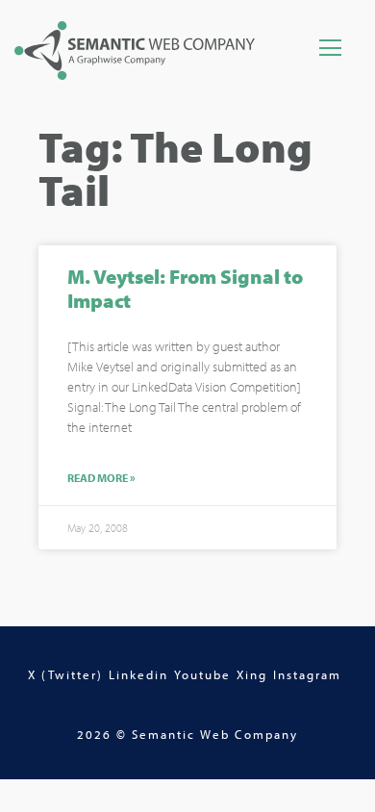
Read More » (101, 478)
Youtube (202, 674)
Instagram (307, 674)
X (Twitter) (65, 674)
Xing (252, 674)
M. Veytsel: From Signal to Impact (185, 288)
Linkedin (138, 674)
